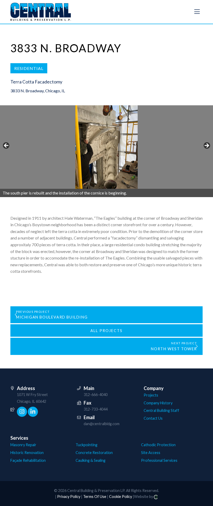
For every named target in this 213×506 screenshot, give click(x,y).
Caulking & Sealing (90, 460)
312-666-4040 (96, 394)
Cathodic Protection (158, 445)
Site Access (150, 452)
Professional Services (159, 460)
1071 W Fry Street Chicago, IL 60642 (32, 398)
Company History (158, 403)
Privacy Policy (68, 496)
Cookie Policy (120, 496)
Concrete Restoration (94, 452)
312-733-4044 (96, 409)
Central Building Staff (161, 410)
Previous (6, 146)
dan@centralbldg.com (101, 423)
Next (206, 146)
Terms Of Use (94, 496)
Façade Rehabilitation (28, 460)
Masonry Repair (23, 445)
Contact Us (153, 418)
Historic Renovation (27, 452)
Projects (151, 395)
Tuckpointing (86, 445)
